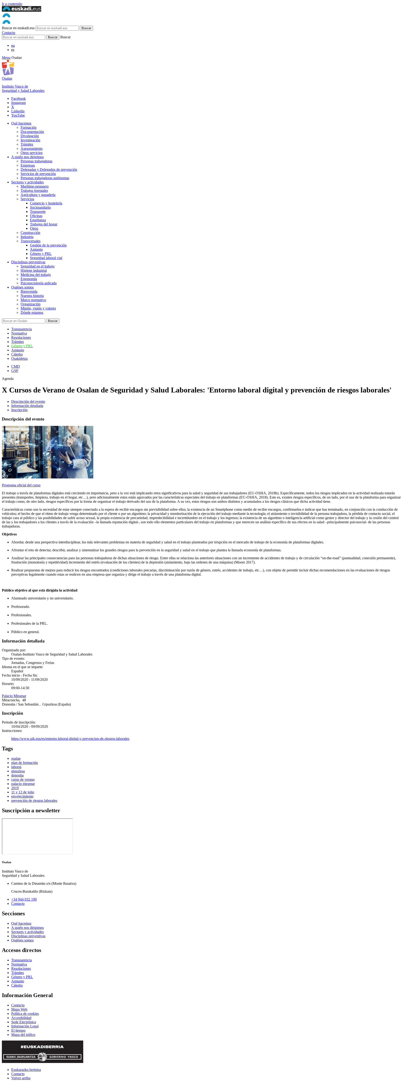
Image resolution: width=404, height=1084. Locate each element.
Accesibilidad (21, 1018)
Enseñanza (38, 220)
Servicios (27, 199)
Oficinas (36, 216)
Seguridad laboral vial (46, 258)
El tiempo (18, 1030)
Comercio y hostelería (46, 203)
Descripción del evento (28, 401)
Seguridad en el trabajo (37, 266)
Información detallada (27, 406)
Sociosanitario (40, 207)
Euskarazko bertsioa (26, 1070)
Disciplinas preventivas (28, 262)
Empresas (28, 165)
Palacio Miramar (14, 696)
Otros (34, 228)
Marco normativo (33, 300)
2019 (15, 788)
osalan (16, 758)
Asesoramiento (32, 148)
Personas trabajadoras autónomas (45, 178)
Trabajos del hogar (43, 224)
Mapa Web (19, 1009)
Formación (28, 127)
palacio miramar (23, 784)
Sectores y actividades (27, 182)
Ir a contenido (12, 4)
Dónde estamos (32, 312)
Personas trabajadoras (36, 161)
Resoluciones (21, 337)
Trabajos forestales (34, 191)
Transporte (38, 212)
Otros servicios (32, 153)
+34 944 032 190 (24, 899)
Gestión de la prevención (48, 245)
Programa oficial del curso (21, 485)
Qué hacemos (21, 123)
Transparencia (21, 329)
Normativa (19, 333)
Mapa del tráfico (23, 1035)
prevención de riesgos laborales (34, 800)
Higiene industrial (34, 270)
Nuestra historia (32, 296)
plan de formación (24, 763)
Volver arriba (20, 1078)
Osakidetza (19, 358)
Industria (27, 237)
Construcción (30, 233)
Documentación (32, 132)
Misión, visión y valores (38, 308)
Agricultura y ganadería (38, 195)
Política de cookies (25, 1014)
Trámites (27, 144)
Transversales (30, 241)
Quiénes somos (22, 287)
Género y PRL (41, 254)
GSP (14, 371)
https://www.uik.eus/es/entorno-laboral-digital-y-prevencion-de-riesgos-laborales (70, 739)
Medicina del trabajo (36, 275)
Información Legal (25, 1026)
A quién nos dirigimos (27, 157)
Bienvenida (29, 291)
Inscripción (19, 410)
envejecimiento (22, 796)
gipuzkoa (18, 771)
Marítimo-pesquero (35, 186)
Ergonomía (29, 279)
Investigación (30, 140)
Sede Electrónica (23, 1022)
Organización (30, 304)
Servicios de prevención (38, 174)
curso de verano (23, 779)
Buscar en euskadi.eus (18, 28)
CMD (15, 366)
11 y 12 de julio (22, 792)
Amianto (36, 249)
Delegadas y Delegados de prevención (49, 169)
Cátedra (17, 354)
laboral (16, 767)
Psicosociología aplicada (39, 283)
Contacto (8, 33)
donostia (17, 775)
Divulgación (30, 136)
